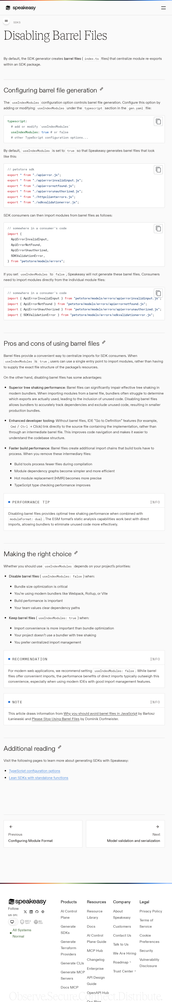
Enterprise (95, 968)
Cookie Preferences (149, 938)
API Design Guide (96, 980)
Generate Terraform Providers (68, 948)
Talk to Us (120, 944)
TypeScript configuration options (34, 770)
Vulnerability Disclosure (149, 962)
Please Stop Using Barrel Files (56, 718)
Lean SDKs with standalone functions (38, 777)
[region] (84, 303)
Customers (122, 926)
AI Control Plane (69, 914)
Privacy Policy (151, 911)
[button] (20, 8)
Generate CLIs (72, 963)
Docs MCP (69, 987)
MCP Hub (95, 950)
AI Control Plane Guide (96, 938)
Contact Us (122, 935)
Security (146, 950)
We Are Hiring (124, 953)
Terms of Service (146, 923)
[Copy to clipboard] (158, 121)
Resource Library (95, 914)
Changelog (95, 959)
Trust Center (123, 971)
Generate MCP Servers (73, 975)
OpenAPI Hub (98, 992)
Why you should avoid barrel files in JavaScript (100, 713)
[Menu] (6, 20)
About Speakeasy (121, 914)
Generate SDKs (68, 929)
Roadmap (120, 962)
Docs (91, 926)
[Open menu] (163, 8)
